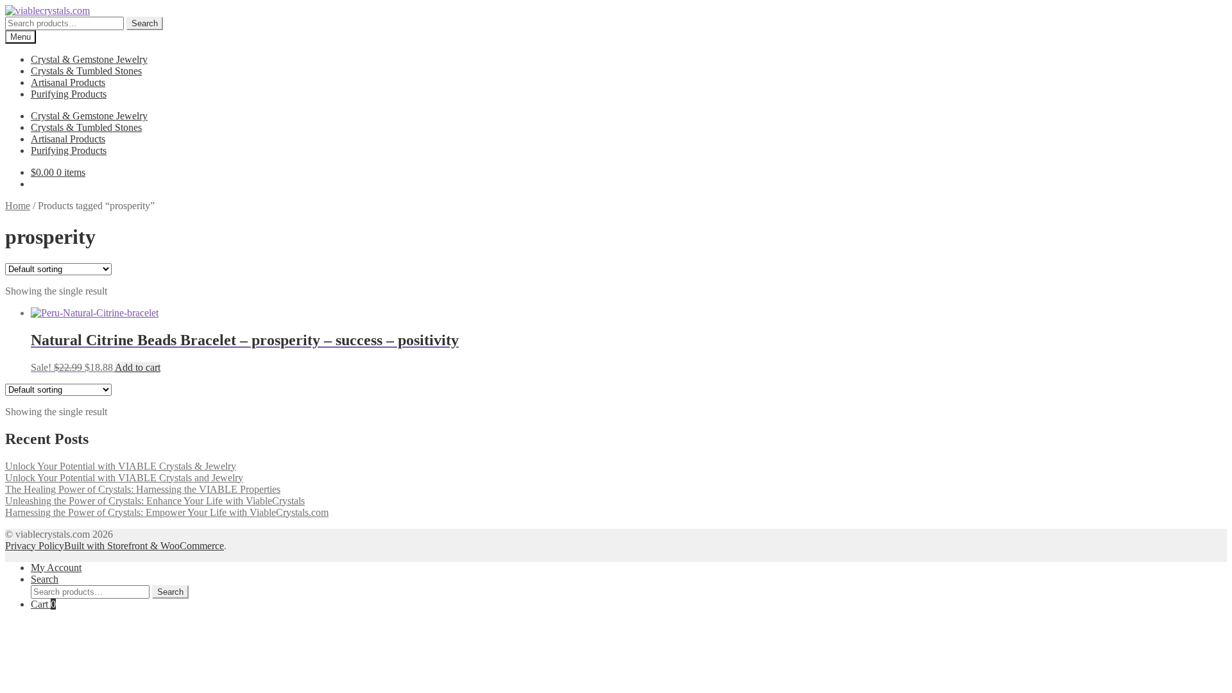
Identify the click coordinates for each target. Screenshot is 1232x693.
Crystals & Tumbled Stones (86, 70)
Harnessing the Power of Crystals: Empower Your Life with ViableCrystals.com (167, 512)
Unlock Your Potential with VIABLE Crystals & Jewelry (120, 466)
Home (17, 205)
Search (145, 23)
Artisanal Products (68, 82)
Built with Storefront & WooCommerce (144, 545)
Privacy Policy (34, 545)
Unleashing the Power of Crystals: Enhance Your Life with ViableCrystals (155, 500)
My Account (56, 567)
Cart (43, 604)
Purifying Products (69, 94)
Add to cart (137, 367)
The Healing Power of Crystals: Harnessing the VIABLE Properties (142, 489)
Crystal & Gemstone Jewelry (89, 59)
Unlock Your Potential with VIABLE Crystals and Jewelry (124, 477)
